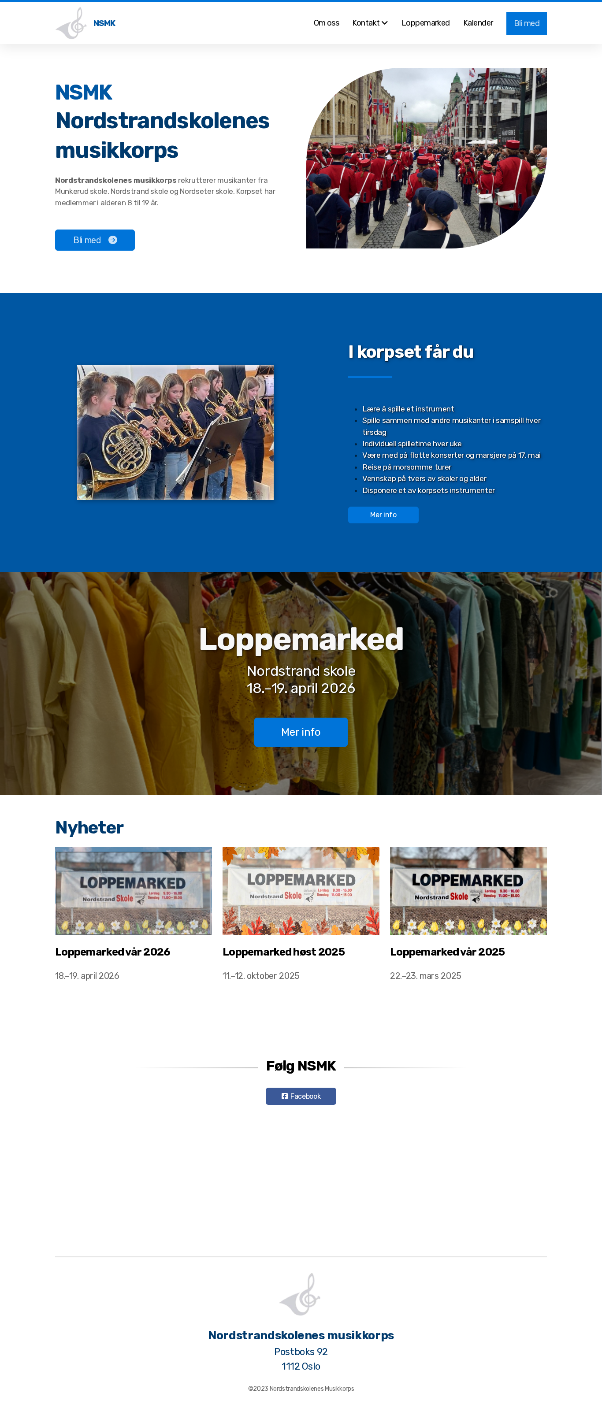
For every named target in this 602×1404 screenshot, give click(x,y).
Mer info (383, 515)
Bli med (87, 240)
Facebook (305, 1096)
